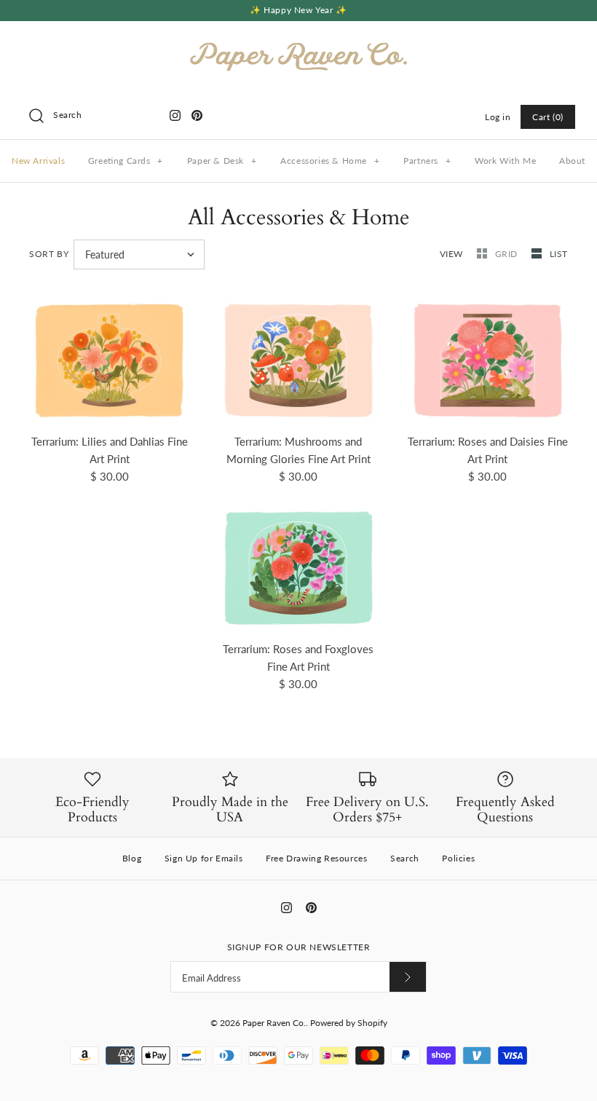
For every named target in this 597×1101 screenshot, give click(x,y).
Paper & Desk (222, 160)
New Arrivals (38, 160)
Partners (427, 160)
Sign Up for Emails (204, 858)
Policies (458, 858)
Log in (498, 116)
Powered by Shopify (348, 1022)
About (572, 160)
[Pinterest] (196, 115)
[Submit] (408, 977)
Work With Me (505, 160)
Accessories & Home (329, 160)
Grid (508, 253)
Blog (131, 858)
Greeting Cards (125, 160)
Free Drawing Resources (316, 858)
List (559, 253)
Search (404, 858)
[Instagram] (175, 115)
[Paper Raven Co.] (298, 44)
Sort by (48, 253)
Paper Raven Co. (274, 1022)
